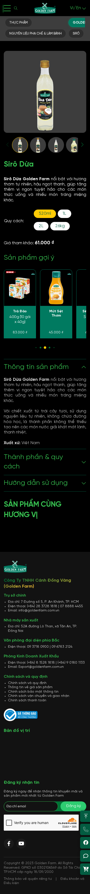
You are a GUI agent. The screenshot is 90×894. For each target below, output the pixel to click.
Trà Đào (20, 311)
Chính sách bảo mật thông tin (33, 692)
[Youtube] (21, 844)
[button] (8, 145)
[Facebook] (9, 844)
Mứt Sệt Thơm (56, 314)
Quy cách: (14, 221)
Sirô (76, 33)
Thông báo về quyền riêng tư (28, 879)
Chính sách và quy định (27, 683)
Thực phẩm (18, 22)
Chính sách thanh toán (27, 700)
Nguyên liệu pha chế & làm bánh (35, 33)
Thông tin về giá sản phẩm (30, 687)
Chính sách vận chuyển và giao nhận (38, 696)
